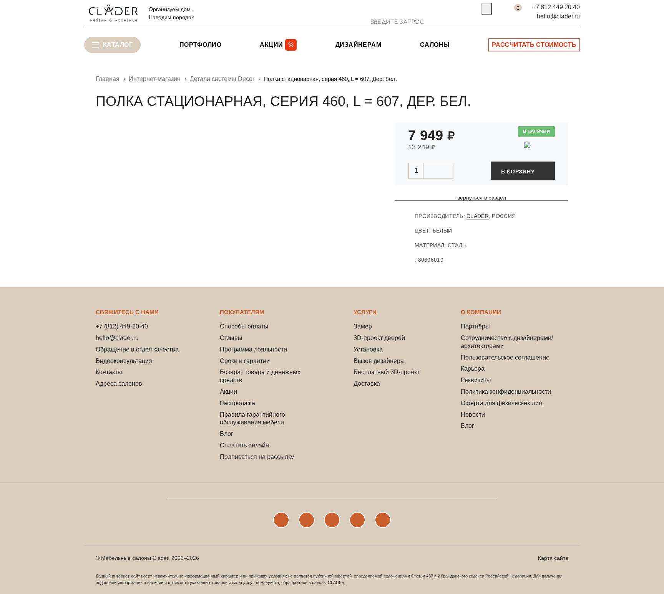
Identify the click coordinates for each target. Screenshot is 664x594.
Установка (368, 349)
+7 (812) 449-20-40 (122, 326)
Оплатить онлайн (244, 445)
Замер (363, 326)
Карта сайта (553, 558)
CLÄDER (477, 216)
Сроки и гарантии (245, 361)
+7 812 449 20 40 (556, 7)
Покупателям (242, 312)
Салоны (435, 44)
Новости (473, 414)
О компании (481, 312)
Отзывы (231, 338)
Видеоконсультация (124, 361)
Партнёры (475, 326)
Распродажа (237, 403)
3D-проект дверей (379, 338)
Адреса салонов (119, 383)
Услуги (365, 312)
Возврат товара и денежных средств (260, 376)
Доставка (367, 383)
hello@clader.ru (558, 16)
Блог (226, 434)
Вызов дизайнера (379, 361)
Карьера (473, 368)
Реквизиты (476, 380)
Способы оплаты (244, 326)
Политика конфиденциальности (506, 391)
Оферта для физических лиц (501, 403)
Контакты (109, 372)
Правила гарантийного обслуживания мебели (252, 418)
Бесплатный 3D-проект (387, 372)
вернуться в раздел (481, 198)
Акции (228, 391)
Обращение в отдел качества (137, 349)
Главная (108, 79)
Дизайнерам (358, 44)
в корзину (518, 171)
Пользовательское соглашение (505, 357)
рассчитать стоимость (534, 44)
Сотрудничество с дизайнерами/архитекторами (507, 342)
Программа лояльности (253, 349)
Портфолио (200, 44)
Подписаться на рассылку (257, 457)
